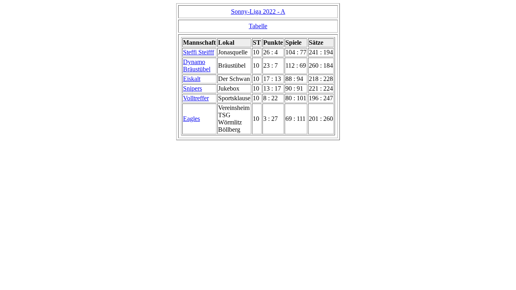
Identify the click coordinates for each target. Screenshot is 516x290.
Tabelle (258, 26)
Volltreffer (196, 98)
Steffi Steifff (198, 52)
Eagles (191, 118)
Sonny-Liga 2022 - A (258, 11)
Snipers (192, 88)
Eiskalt (191, 78)
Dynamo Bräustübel (196, 65)
